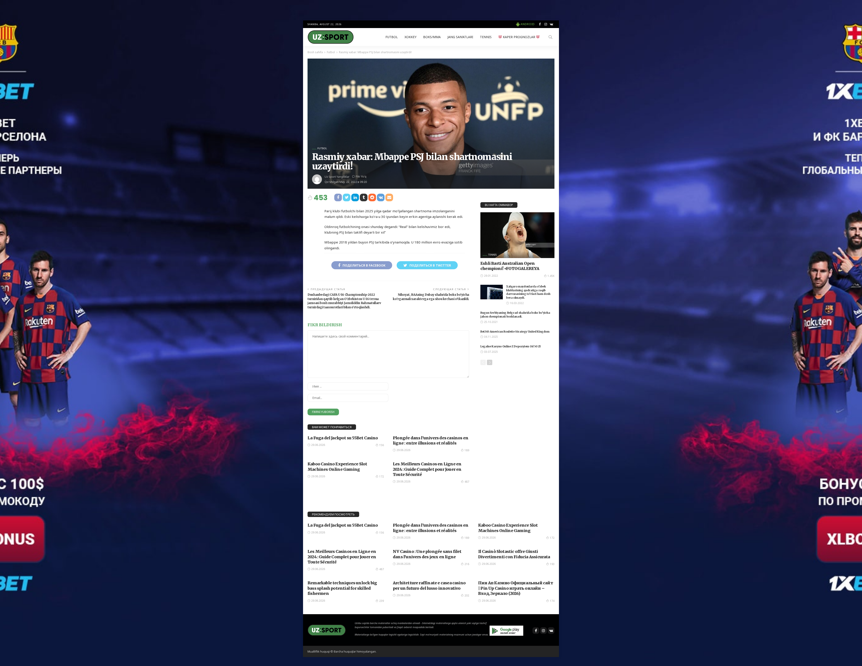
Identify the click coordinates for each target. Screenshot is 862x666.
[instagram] (546, 24)
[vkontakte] (551, 24)
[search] (550, 37)
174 (552, 601)
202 (466, 595)
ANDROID (528, 24)
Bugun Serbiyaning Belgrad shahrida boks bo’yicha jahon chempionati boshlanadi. (515, 314)
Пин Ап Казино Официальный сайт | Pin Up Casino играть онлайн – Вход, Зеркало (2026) (515, 588)
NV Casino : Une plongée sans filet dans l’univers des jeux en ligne (427, 554)
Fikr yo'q (361, 176)
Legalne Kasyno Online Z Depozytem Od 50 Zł (510, 346)
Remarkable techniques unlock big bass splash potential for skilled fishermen (342, 588)
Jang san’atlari (460, 37)
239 (381, 601)
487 (466, 482)
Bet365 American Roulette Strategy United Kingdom (515, 331)
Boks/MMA (432, 37)
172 (381, 476)
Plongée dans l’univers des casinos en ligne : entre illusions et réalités (430, 440)
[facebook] (540, 24)
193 (552, 564)
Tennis (486, 37)
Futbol (391, 37)
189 (466, 450)
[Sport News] (331, 37)
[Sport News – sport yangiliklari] (327, 629)
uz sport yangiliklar (337, 177)
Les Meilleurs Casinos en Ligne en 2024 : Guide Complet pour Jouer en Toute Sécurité (427, 469)
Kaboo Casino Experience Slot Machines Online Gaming (337, 466)
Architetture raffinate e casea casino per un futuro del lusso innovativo (429, 585)
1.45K (551, 276)
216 (466, 564)
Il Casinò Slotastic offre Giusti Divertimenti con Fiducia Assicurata (514, 554)
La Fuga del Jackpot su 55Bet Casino (343, 437)
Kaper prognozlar (519, 37)
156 (381, 445)
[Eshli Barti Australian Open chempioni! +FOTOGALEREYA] (517, 235)
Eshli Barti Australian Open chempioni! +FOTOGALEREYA (509, 266)
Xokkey (410, 37)
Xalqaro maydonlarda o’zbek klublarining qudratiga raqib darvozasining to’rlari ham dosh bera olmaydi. (528, 292)
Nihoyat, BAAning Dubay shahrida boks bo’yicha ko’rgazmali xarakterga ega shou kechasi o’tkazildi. (431, 297)
